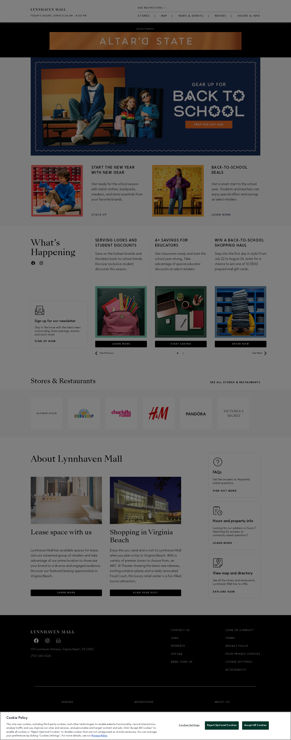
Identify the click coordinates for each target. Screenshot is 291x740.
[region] (145, 726)
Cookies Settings (189, 725)
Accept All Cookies (255, 725)
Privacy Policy (99, 736)
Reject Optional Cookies (222, 725)
